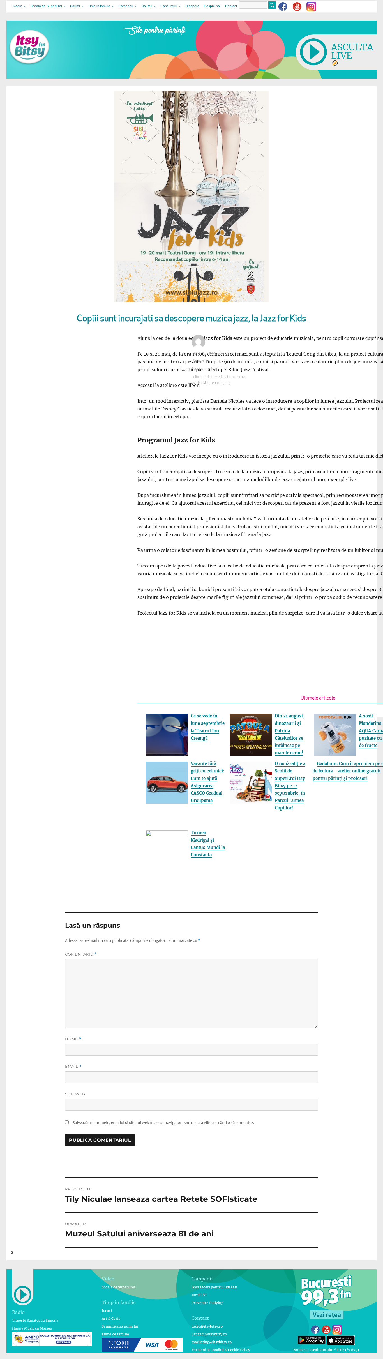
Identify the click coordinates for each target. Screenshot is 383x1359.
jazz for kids (200, 383)
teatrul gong (220, 383)
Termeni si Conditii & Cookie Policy (221, 1350)
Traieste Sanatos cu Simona (35, 1320)
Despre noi (212, 6)
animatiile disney (204, 377)
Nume (73, 1039)
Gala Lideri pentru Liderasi (214, 1287)
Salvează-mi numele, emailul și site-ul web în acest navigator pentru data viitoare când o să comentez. (163, 1122)
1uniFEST (199, 1295)
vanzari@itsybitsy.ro (209, 1334)
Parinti (75, 6)
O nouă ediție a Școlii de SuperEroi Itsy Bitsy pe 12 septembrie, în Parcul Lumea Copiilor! (290, 786)
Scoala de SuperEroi (46, 6)
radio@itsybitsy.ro (207, 1326)
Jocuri (107, 1311)
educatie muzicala (231, 377)
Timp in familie (99, 6)
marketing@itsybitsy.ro (212, 1342)
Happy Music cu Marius (32, 1328)
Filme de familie (115, 1334)
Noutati (146, 6)
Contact (231, 6)
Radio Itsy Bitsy (203, 353)
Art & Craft (111, 1318)
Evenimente (201, 369)
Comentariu (81, 954)
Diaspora (192, 6)
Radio (17, 6)
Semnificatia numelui (120, 1326)
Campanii (125, 6)
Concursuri (168, 6)
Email (73, 1066)
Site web (75, 1094)
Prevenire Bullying (207, 1303)
